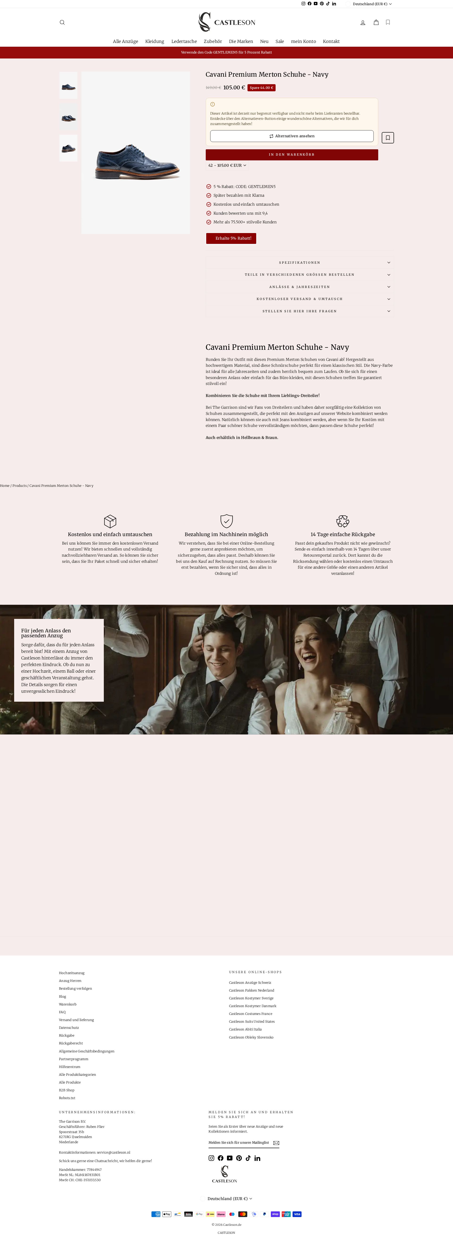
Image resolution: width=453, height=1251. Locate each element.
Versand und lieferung (76, 1020)
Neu (264, 41)
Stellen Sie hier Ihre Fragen (300, 311)
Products (20, 486)
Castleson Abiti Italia (245, 1029)
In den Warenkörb (292, 155)
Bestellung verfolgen (75, 989)
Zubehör (213, 41)
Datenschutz (69, 1028)
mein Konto (303, 41)
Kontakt (331, 41)
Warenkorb (68, 1004)
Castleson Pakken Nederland (251, 990)
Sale (280, 41)
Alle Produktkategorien (77, 1075)
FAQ (62, 1012)
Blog (62, 997)
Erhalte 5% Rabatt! (234, 238)
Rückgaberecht (71, 1043)
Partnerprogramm (73, 1059)
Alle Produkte (70, 1082)
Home (5, 486)
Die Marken (241, 41)
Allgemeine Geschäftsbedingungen (86, 1051)
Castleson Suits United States (252, 1022)
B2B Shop (66, 1090)
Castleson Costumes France (250, 1014)
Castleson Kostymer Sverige (251, 998)
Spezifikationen (300, 262)
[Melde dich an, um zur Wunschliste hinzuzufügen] (388, 137)
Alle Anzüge (125, 41)
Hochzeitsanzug (72, 973)
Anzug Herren (70, 981)
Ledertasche (184, 41)
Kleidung (154, 41)
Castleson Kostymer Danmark (252, 1006)
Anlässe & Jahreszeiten (299, 287)
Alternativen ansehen (295, 136)
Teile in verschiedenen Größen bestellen (300, 274)
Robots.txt (67, 1098)
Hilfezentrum (69, 1067)
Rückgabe (66, 1036)
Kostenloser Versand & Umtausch (300, 299)
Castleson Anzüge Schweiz (250, 983)
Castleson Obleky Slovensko (251, 1037)
